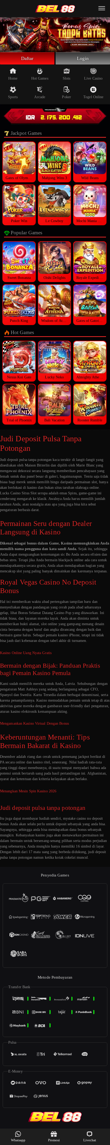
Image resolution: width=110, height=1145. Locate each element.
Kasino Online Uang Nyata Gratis (26, 653)
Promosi (54, 1140)
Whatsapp (18, 1140)
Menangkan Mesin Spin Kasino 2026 (28, 791)
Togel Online (93, 97)
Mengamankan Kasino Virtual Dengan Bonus (34, 723)
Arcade (39, 97)
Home (12, 78)
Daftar (27, 58)
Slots (66, 78)
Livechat (89, 1140)
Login (83, 58)
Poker (66, 97)
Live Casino (93, 78)
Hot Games (39, 78)
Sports (13, 97)
